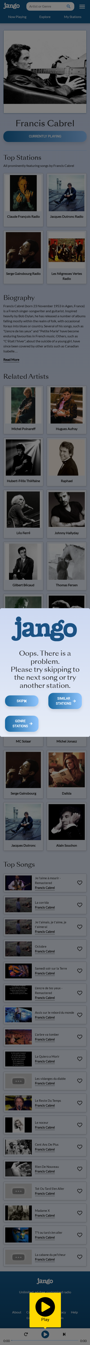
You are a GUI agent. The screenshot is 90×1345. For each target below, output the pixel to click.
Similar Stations (63, 700)
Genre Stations (20, 723)
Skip (20, 701)
